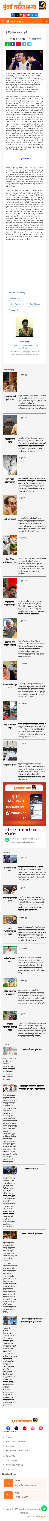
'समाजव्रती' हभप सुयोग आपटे (32, 1049)
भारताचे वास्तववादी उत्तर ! (10, 869)
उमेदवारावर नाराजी (9, 765)
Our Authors (11, 1460)
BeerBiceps (35, 304)
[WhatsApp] (7, 44)
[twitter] (17, 15)
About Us (10, 1456)
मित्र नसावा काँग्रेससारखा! (10, 480)
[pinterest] (21, 15)
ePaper (20, 21)
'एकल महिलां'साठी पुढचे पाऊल (10, 398)
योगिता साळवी (36, 39)
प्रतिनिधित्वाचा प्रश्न (10, 440)
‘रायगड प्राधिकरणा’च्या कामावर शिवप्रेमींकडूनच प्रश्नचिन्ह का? (32, 1320)
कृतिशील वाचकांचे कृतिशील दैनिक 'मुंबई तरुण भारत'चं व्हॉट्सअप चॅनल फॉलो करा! (25, 840)
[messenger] (28, 15)
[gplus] (25, 15)
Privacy (9, 1437)
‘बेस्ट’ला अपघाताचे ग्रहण (10, 726)
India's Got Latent (16, 304)
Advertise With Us (14, 1464)
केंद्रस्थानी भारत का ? (32, 1168)
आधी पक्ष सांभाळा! (10, 519)
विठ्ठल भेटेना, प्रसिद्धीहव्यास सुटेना (10, 560)
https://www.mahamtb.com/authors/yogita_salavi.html (24, 346)
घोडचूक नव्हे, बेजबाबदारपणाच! (9, 603)
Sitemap (10, 1446)
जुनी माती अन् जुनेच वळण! (10, 899)
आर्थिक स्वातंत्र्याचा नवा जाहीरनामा (10, 992)
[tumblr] (32, 15)
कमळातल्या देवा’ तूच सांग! (10, 686)
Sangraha (42, 1516)
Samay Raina (14, 298)
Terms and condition (16, 1441)
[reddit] (36, 15)
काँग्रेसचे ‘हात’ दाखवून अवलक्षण (10, 643)
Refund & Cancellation (17, 1450)
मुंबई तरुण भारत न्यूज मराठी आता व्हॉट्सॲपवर (20, 831)
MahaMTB (13, 309)
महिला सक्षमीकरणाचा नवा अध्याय (10, 931)
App (13, 21)
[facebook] (13, 15)
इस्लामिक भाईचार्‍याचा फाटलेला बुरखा (10, 1027)
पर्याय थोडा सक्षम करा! (10, 960)
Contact (10, 1469)
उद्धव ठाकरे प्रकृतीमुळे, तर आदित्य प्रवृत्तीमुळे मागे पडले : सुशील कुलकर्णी (32, 1087)
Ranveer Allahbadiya (17, 292)
